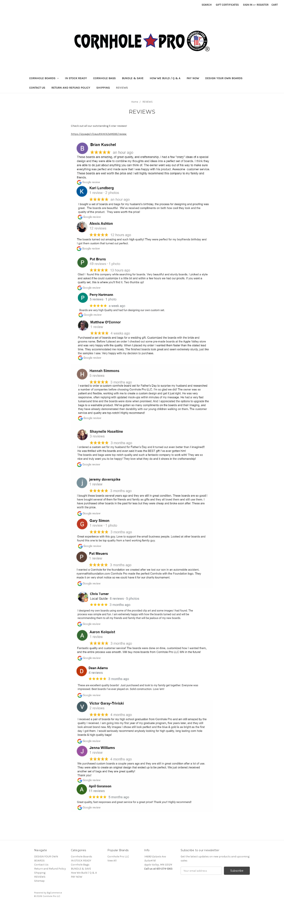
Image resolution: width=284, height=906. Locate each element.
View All (111, 860)
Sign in (247, 4)
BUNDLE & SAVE (133, 78)
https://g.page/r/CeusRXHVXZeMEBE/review (99, 134)
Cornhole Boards (42, 78)
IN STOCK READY (76, 78)
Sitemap (39, 880)
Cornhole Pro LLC (118, 856)
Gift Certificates (227, 4)
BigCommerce (54, 892)
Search (207, 4)
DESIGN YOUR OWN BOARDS (223, 78)
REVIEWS (122, 87)
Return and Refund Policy (70, 87)
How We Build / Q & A (165, 78)
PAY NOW (193, 78)
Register (263, 4)
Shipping (103, 87)
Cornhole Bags (104, 78)
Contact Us (37, 87)
